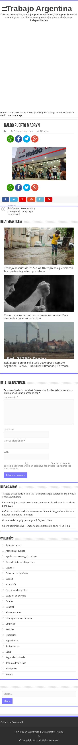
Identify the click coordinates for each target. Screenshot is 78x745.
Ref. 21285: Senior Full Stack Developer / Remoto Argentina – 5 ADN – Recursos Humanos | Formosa (36, 364)
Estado (9, 601)
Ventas (9, 674)
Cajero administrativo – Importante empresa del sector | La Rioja (36, 526)
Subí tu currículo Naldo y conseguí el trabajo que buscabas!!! (41, 112)
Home (3, 112)
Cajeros (10, 567)
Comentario (11, 397)
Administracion (13, 545)
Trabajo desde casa (16, 663)
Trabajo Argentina (39, 8)
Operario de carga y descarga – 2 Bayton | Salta (27, 520)
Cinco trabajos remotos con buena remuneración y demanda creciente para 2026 (36, 317)
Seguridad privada (15, 657)
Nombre (9, 429)
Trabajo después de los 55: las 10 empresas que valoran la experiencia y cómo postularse (38, 269)
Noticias (10, 629)
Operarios (11, 635)
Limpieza (10, 623)
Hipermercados (14, 612)
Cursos (9, 579)
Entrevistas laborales (16, 590)
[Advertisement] (39, 62)
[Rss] (39, 736)
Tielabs (59, 731)
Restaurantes (12, 646)
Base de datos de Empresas (20, 562)
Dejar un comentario (23, 131)
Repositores (12, 640)
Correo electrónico (14, 440)
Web (6, 452)
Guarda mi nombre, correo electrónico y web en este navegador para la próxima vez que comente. (37, 466)
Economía (11, 584)
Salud (8, 651)
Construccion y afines (17, 573)
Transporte (11, 668)
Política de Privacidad (12, 722)
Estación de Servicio (16, 595)
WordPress (33, 731)
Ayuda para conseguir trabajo (21, 556)
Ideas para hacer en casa (19, 618)
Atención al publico (15, 550)
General (10, 607)
